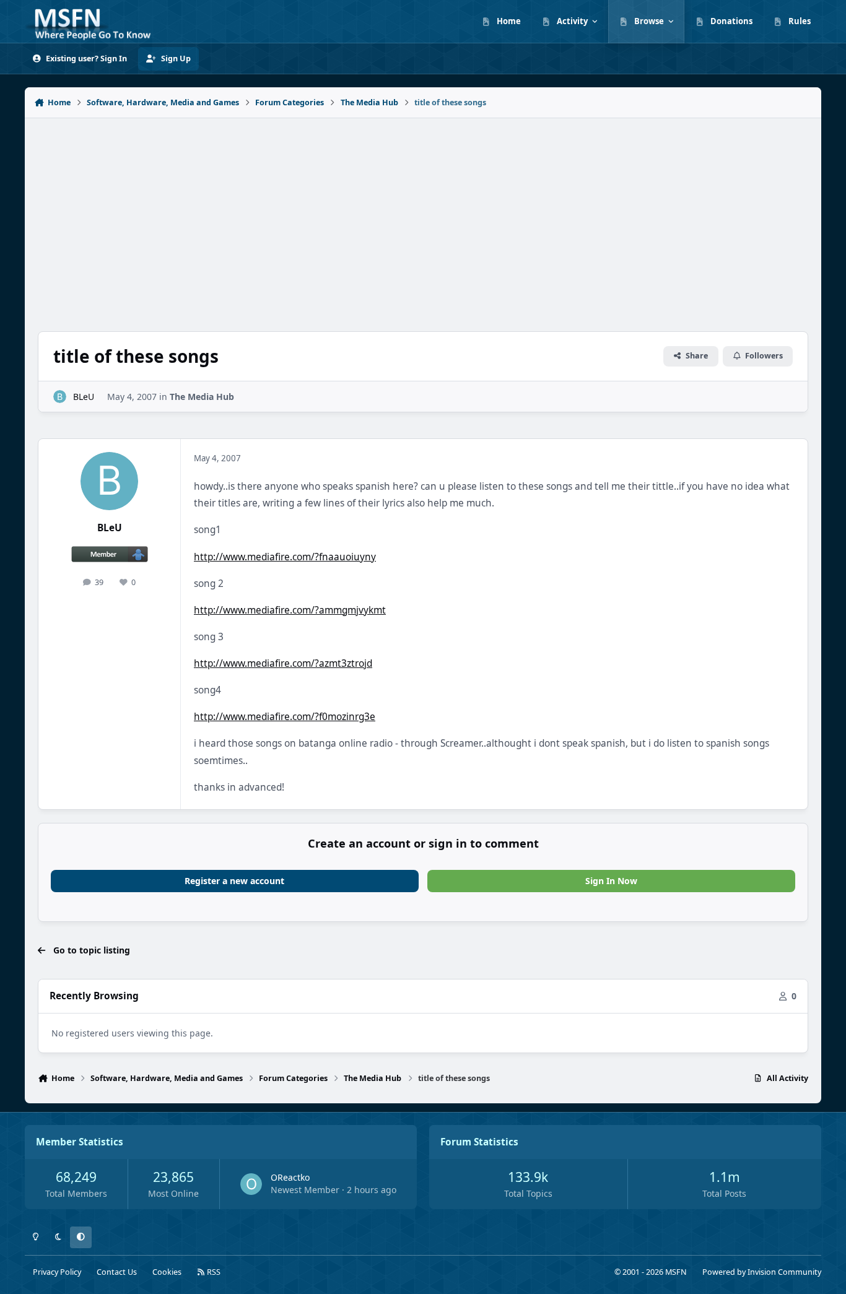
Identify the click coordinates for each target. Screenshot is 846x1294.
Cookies (166, 1272)
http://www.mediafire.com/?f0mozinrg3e (284, 716)
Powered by (761, 1272)
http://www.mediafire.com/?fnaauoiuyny (285, 556)
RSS (212, 1272)
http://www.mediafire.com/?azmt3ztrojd (283, 663)
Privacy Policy (57, 1272)
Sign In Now (611, 881)
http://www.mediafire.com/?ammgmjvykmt (290, 610)
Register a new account (234, 881)
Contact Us (117, 1272)
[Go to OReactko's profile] (251, 1184)
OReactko (290, 1177)
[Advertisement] (423, 218)
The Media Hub (202, 396)
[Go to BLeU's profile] (59, 396)
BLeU (83, 396)
